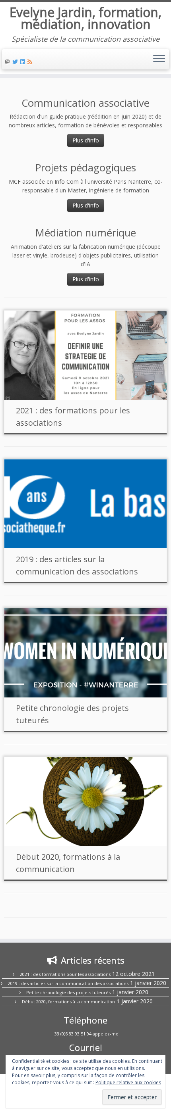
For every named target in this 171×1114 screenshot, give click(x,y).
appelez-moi (106, 1034)
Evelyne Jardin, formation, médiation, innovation (85, 18)
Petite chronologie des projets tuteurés (68, 992)
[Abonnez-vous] (31, 61)
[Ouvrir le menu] (159, 59)
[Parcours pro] (23, 61)
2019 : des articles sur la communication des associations (68, 983)
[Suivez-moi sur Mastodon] (8, 61)
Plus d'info (85, 140)
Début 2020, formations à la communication (68, 1002)
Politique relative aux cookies (128, 1082)
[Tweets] (16, 61)
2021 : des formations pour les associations (65, 974)
